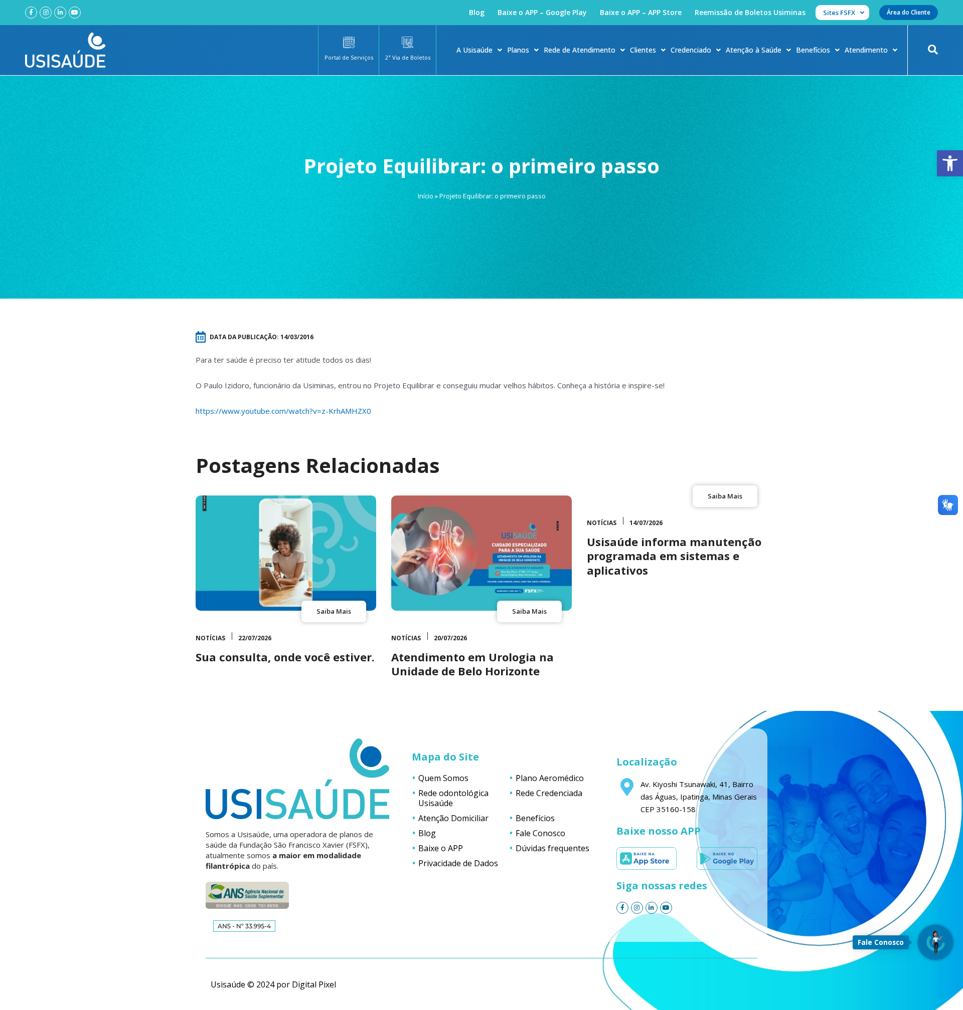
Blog (477, 12)
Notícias (210, 638)
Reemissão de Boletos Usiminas (750, 12)
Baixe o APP (440, 848)
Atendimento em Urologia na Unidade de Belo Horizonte (472, 664)
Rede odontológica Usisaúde (453, 798)
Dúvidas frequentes (552, 848)
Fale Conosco (540, 833)
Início (425, 195)
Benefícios (813, 50)
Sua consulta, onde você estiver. (285, 656)
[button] (950, 163)
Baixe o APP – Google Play (542, 12)
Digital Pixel (314, 984)
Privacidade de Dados (458, 863)
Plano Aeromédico (550, 778)
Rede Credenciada (549, 793)
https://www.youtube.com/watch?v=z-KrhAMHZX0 (283, 411)
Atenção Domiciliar (453, 818)
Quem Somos (443, 778)
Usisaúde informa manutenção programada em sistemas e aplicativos (674, 556)
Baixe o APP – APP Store (641, 12)
